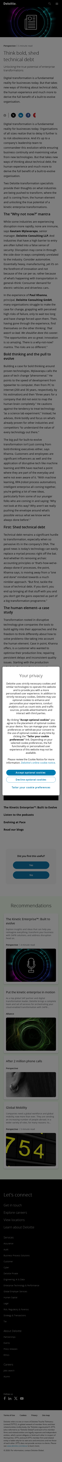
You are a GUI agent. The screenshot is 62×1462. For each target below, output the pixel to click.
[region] (30, 731)
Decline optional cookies (31, 779)
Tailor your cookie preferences (31, 787)
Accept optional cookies (31, 772)
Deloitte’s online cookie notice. (38, 762)
